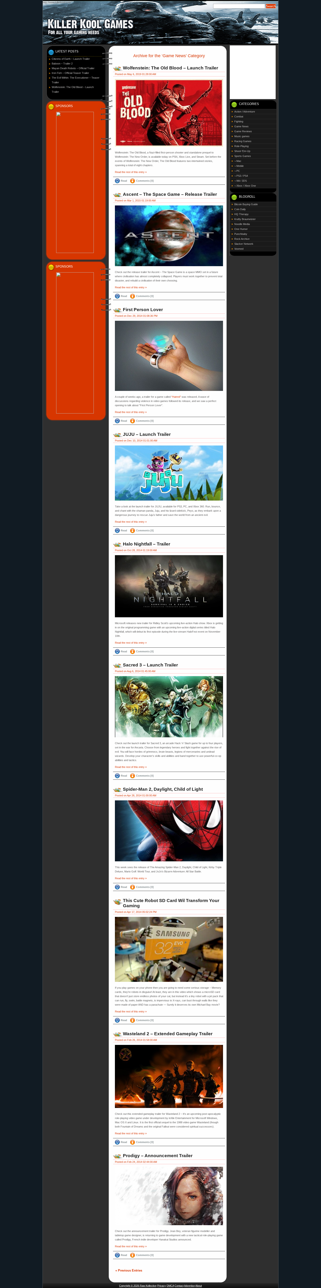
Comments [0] (145, 180)
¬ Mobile (239, 166)
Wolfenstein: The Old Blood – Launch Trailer (170, 67)
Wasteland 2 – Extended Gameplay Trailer (167, 1033)
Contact (179, 1285)
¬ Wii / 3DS (240, 180)
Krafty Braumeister (245, 219)
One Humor (241, 229)
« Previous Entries (128, 1270)
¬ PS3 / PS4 (241, 175)
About (198, 1285)
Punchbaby (240, 234)
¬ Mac (237, 161)
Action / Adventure (244, 111)
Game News (241, 126)
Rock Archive (242, 238)
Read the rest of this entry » (131, 172)
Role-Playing (241, 146)
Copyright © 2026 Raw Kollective (138, 1285)
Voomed (238, 248)
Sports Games (242, 156)
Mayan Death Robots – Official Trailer (73, 68)
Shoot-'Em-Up (242, 151)
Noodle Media (242, 224)
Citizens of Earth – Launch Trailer (71, 58)
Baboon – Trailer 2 (62, 63)
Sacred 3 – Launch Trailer (150, 664)
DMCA (170, 1285)
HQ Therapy (241, 214)
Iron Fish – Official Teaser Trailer (70, 73)
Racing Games (242, 141)
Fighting (238, 121)
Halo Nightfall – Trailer (146, 544)
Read (124, 180)
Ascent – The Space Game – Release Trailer (170, 194)
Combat (238, 116)
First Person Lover (143, 309)
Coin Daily (240, 209)
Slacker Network (243, 243)
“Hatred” (176, 396)
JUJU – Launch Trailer (147, 434)
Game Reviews (243, 131)
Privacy (161, 1285)
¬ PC (237, 170)
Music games (242, 136)
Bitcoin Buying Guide (246, 204)
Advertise (189, 1285)
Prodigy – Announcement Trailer (157, 1155)
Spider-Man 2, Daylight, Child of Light (163, 789)
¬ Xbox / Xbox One (245, 185)
